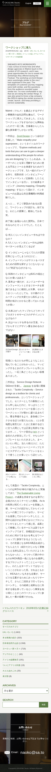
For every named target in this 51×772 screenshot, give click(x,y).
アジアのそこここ (10, 654)
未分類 (5, 676)
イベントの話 (27, 54)
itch (35, 432)
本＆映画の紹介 (9, 638)
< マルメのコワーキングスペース (14, 609)
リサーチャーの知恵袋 (14, 57)
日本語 (37, 3)
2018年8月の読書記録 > (37, 609)
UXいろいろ (34, 51)
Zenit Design (23, 136)
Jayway (27, 386)
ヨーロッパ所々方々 (11, 649)
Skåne (19, 54)
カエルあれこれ (9, 671)
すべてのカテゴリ (10, 627)
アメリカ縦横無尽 (10, 660)
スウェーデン (38, 54)
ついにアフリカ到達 (11, 665)
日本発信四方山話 (10, 643)
